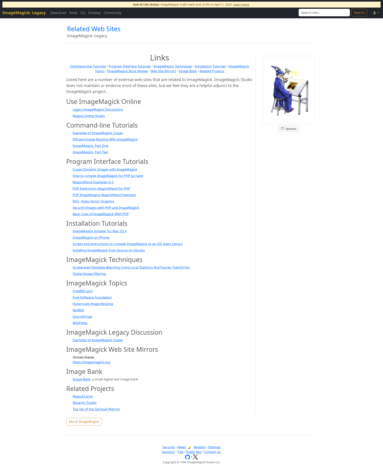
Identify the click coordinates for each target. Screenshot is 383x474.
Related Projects (212, 71)
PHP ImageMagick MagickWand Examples (104, 195)
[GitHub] (187, 456)
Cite (180, 452)
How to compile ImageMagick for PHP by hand (108, 176)
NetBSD (78, 310)
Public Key (193, 452)
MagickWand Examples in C (93, 182)
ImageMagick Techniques (173, 66)
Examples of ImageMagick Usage (98, 133)
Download (58, 13)
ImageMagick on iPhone (91, 237)
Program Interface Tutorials (130, 66)
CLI (82, 13)
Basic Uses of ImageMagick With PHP (101, 214)
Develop (94, 13)
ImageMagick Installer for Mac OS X (100, 231)
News (182, 447)
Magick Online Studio (89, 116)
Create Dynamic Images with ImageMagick (105, 169)
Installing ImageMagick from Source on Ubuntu (109, 250)
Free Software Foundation (92, 297)
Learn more (241, 4)
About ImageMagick (84, 421)
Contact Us (212, 452)
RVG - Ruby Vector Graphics (93, 201)
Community (112, 13)
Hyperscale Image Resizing (93, 304)
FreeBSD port (83, 291)
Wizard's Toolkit (85, 403)
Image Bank (188, 71)
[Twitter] (195, 456)
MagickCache (83, 396)
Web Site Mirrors (163, 71)
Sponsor (168, 452)
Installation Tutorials (210, 66)
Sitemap (214, 447)
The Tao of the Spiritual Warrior (96, 409)
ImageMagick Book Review (127, 71)
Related (199, 447)
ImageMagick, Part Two (90, 152)
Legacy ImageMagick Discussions (98, 109)
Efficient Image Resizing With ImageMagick (105, 139)
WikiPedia (80, 323)
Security (169, 447)
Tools (73, 13)
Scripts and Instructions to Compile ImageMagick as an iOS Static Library (128, 244)
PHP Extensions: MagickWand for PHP (101, 188)
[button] (375, 13)
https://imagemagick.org (91, 362)
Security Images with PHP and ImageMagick (106, 207)
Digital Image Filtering (89, 274)
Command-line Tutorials (88, 66)
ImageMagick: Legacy (24, 12)
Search (359, 12)
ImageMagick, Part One (90, 146)
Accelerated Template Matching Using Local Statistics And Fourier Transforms (131, 267)
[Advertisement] (288, 203)
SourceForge (82, 316)
